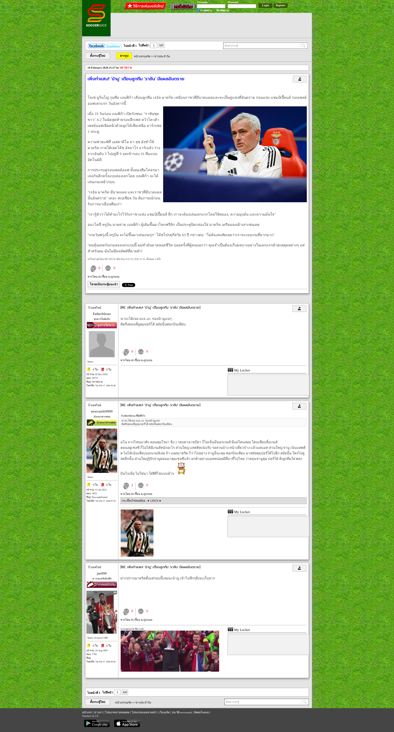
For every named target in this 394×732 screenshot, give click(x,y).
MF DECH (126, 67)
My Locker (241, 370)
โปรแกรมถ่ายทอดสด (117, 712)
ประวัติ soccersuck (182, 712)
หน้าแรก (87, 712)
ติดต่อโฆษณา (202, 712)
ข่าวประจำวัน (162, 56)
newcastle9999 (102, 411)
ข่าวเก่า (98, 712)
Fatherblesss (102, 314)
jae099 (102, 573)
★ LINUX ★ (154, 500)
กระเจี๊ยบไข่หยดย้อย (134, 500)
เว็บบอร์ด (164, 712)
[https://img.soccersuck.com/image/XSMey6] (137, 555)
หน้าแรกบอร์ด (142, 56)
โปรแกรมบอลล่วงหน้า (144, 712)
